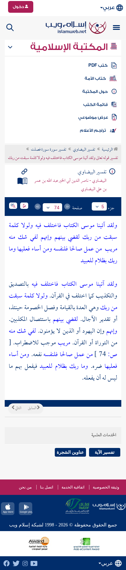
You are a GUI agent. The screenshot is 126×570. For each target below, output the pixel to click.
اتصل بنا (46, 487)
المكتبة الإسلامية (70, 47)
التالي (17, 408)
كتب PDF (98, 65)
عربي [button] (109, 7)
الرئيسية (108, 150)
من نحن (25, 487)
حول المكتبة (95, 91)
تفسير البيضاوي (84, 150)
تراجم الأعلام (93, 130)
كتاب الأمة (95, 78)
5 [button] (102, 206)
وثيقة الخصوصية (106, 487)
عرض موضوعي (93, 117)
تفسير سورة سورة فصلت (48, 150)
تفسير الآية (105, 452)
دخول (19, 6)
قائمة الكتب (95, 104)
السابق (32, 408)
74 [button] (56, 207)
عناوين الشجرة (70, 452)
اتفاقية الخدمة (72, 487)
